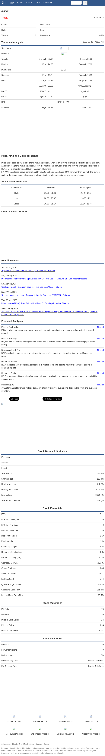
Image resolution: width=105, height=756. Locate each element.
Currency (47, 3)
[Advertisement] (52, 132)
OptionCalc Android (91, 734)
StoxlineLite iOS (40, 721)
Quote (20, 3)
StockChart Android (14, 734)
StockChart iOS (14, 721)
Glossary (47, 744)
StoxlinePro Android (65, 734)
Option (31, 744)
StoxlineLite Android (40, 734)
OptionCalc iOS (91, 721)
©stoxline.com (6, 744)
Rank (37, 3)
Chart (29, 3)
